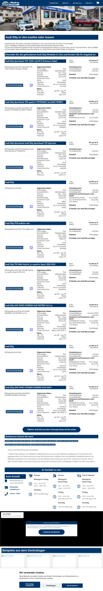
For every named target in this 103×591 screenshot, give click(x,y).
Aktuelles (77, 3)
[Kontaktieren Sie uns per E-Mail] (98, 2)
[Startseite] (11, 3)
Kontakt (88, 3)
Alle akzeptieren (72, 585)
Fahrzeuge (53, 3)
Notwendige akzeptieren (30, 584)
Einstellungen (51, 585)
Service (65, 3)
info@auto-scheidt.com (14, 488)
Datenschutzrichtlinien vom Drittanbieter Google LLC (40, 527)
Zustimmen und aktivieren (51, 532)
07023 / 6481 (15, 493)
